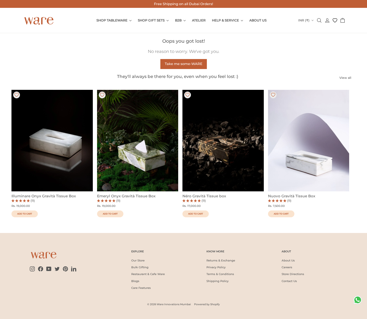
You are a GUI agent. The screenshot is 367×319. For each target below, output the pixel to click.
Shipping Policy (217, 281)
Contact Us (289, 281)
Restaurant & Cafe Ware (148, 274)
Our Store (138, 260)
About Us (288, 260)
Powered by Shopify (207, 304)
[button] (21, 201)
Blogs (135, 281)
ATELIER (199, 20)
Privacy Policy (216, 267)
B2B (178, 20)
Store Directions (293, 274)
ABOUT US (258, 20)
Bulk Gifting (139, 267)
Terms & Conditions (220, 274)
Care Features (141, 287)
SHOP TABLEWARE (112, 20)
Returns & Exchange (220, 260)
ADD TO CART (24, 213)
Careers (287, 267)
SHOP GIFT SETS (151, 20)
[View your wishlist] (334, 20)
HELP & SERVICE (226, 20)
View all (345, 78)
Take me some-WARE (183, 64)
